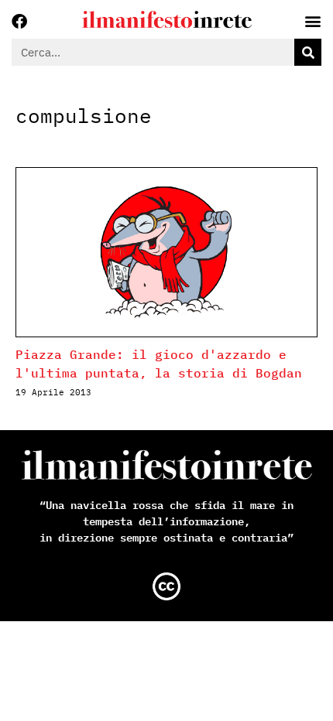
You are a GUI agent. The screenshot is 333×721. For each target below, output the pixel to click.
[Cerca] (307, 52)
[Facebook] (19, 21)
